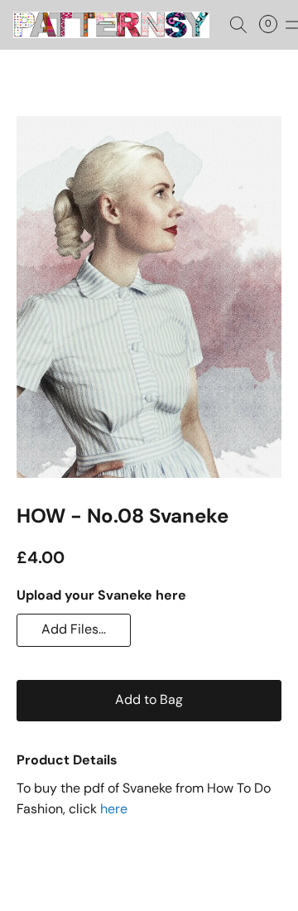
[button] (116, 25)
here (113, 808)
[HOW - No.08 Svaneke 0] (149, 297)
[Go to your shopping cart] (273, 25)
